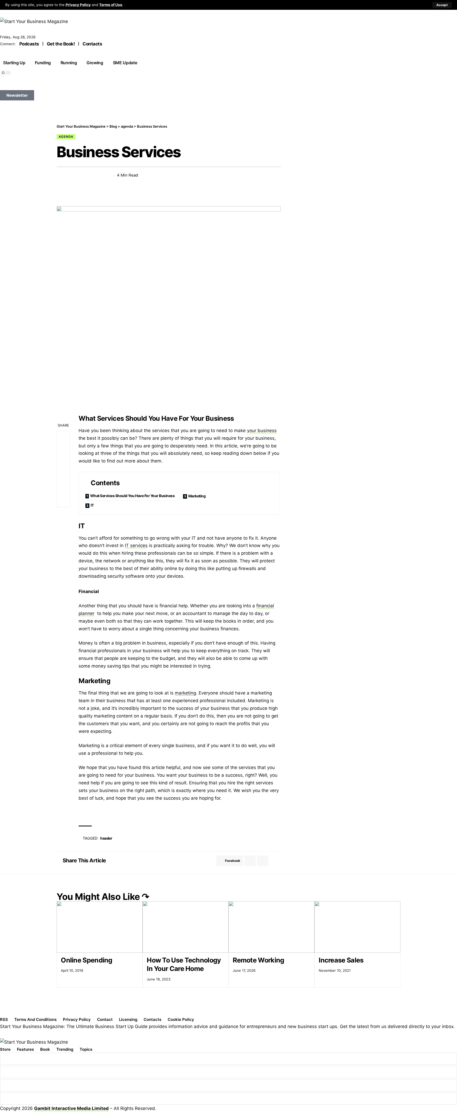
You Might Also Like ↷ (103, 896)
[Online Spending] (100, 927)
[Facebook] (3, 86)
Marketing (197, 496)
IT (92, 505)
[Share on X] (70, 175)
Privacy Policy (78, 5)
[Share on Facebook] (60, 175)
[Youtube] (228, 1099)
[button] (442, 5)
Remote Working (258, 960)
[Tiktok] (27, 86)
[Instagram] (21, 86)
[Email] (79, 175)
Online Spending (86, 960)
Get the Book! (61, 44)
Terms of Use (110, 5)
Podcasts (29, 44)
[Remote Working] (271, 927)
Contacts (92, 44)
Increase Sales (341, 960)
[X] (9, 86)
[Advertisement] (348, 161)
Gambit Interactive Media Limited (71, 1108)
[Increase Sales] (357, 927)
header (106, 838)
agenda (66, 136)
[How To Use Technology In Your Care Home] (186, 927)
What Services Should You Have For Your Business (132, 495)
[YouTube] (15, 86)
